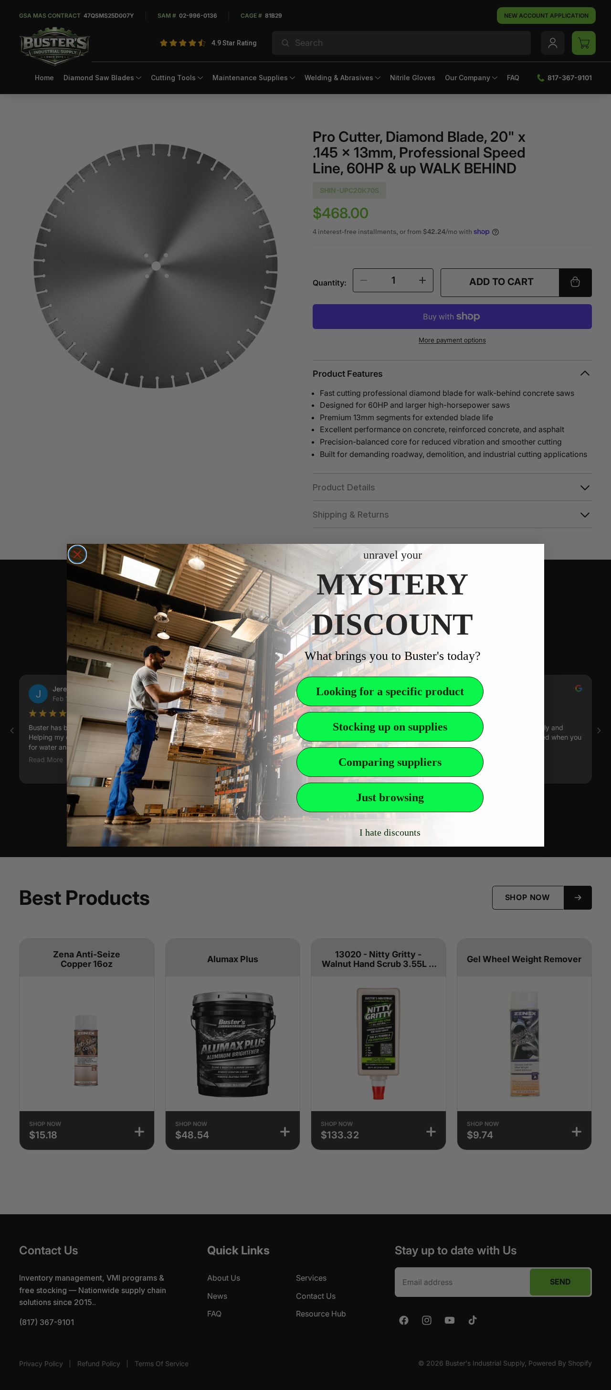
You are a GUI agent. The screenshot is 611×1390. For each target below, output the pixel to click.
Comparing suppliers (390, 762)
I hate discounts (390, 832)
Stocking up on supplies (390, 727)
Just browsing (390, 797)
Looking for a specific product (390, 691)
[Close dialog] (77, 554)
